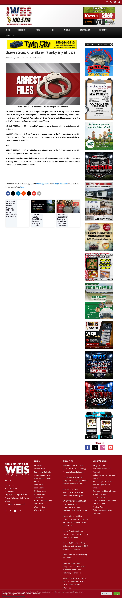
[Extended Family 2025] (99, 136)
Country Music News (42, 475)
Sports (52, 30)
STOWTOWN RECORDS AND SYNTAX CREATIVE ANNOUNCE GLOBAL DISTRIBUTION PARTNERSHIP (11, 209)
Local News (38, 485)
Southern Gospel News (43, 500)
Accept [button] (116, 594)
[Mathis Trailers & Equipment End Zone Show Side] (99, 365)
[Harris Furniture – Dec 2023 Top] (99, 236)
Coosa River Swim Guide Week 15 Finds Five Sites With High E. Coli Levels (37, 220)
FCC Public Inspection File (15, 504)
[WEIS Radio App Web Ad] (99, 425)
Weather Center (40, 507)
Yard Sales (97, 513)
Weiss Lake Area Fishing (102, 510)
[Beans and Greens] (99, 266)
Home (8, 30)
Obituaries (38, 497)
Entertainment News (42, 478)
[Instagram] (20, 511)
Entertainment (85, 30)
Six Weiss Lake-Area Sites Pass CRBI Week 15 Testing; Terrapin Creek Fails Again (74, 468)
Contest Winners (99, 497)
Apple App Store (42, 183)
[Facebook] (107, 2)
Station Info (9, 491)
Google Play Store (60, 183)
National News (40, 491)
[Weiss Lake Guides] (99, 62)
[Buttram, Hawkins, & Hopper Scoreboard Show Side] (99, 395)
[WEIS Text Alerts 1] (99, 335)
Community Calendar (42, 472)
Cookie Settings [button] (106, 594)
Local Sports (39, 488)
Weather (67, 30)
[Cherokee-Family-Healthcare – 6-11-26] (99, 99)
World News (39, 510)
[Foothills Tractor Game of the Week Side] (99, 166)
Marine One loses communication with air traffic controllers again (73, 492)
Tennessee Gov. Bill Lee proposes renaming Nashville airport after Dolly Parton (75, 480)
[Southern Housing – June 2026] (99, 201)
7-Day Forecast (99, 465)
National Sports (40, 494)
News (38, 30)
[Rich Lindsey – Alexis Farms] (99, 301)
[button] (119, 2)
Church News (39, 469)
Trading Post (98, 507)
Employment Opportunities (16, 494)
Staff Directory (11, 488)
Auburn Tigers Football (102, 481)
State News (38, 504)
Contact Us (9, 485)
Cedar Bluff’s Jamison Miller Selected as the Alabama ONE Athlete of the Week (62, 220)
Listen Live (103, 30)
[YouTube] (115, 2)
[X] (111, 2)
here (22, 187)
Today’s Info (21, 30)
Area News (38, 465)
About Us (9, 35)
